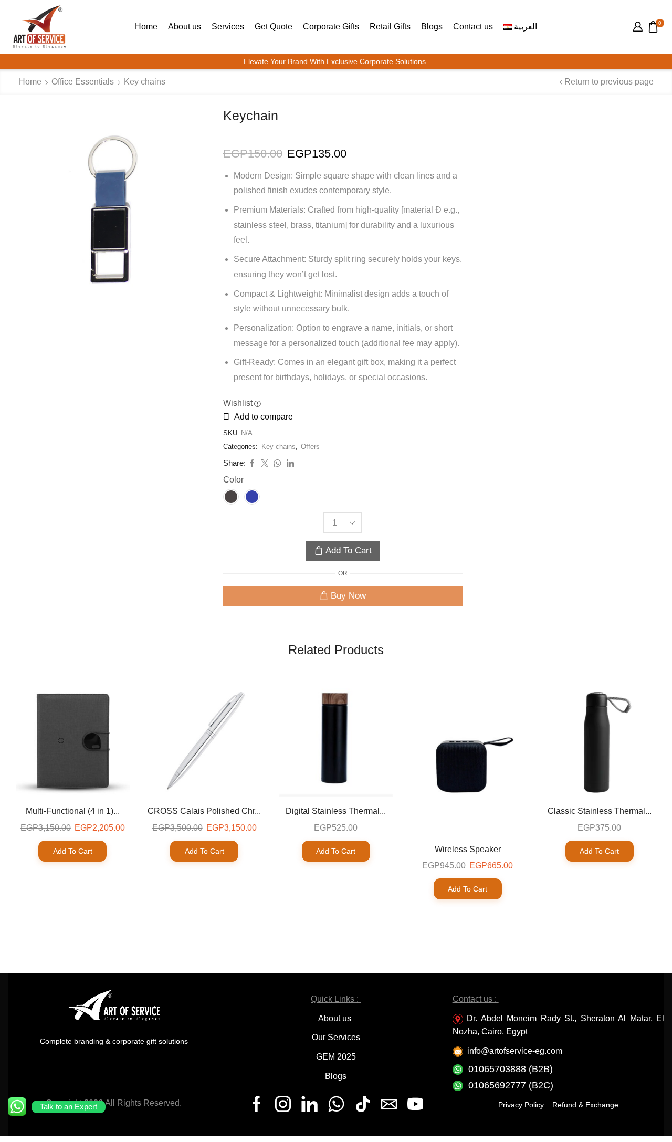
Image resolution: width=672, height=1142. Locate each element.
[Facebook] (257, 1104)
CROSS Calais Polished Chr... (204, 810)
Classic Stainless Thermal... (600, 810)
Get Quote (273, 26)
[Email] (389, 1104)
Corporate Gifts (331, 26)
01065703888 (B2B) (510, 1069)
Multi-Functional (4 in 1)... (73, 810)
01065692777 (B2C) (510, 1085)
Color (233, 479)
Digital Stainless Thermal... (336, 810)
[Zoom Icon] (107, 208)
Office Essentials (82, 81)
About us (184, 26)
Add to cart (349, 551)
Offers (310, 446)
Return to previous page (609, 81)
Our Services (336, 1037)
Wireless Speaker (468, 849)
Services (228, 26)
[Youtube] (415, 1104)
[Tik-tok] (363, 1104)
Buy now (348, 596)
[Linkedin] (309, 1104)
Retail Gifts (390, 26)
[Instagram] (283, 1104)
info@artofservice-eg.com (514, 1050)
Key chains (144, 81)
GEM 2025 (336, 1056)
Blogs (432, 26)
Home (146, 26)
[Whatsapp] (336, 1104)
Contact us (473, 26)
